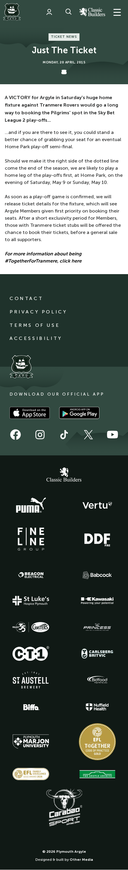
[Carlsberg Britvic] (97, 653)
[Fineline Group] (31, 539)
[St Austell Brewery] (31, 680)
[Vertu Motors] (97, 505)
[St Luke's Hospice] (31, 600)
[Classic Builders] (64, 475)
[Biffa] (31, 707)
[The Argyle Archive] (97, 774)
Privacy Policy (38, 312)
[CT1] (31, 653)
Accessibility (36, 338)
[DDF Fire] (97, 539)
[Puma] (31, 505)
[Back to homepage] (12, 12)
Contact (26, 298)
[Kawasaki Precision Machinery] (97, 600)
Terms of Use (35, 325)
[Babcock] (97, 575)
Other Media (81, 859)
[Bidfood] (97, 679)
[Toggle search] (68, 12)
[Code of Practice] (97, 741)
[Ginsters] (31, 627)
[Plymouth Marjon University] (31, 741)
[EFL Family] (31, 774)
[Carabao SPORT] (64, 807)
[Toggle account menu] (49, 12)
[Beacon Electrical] (31, 575)
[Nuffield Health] (97, 707)
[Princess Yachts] (97, 627)
